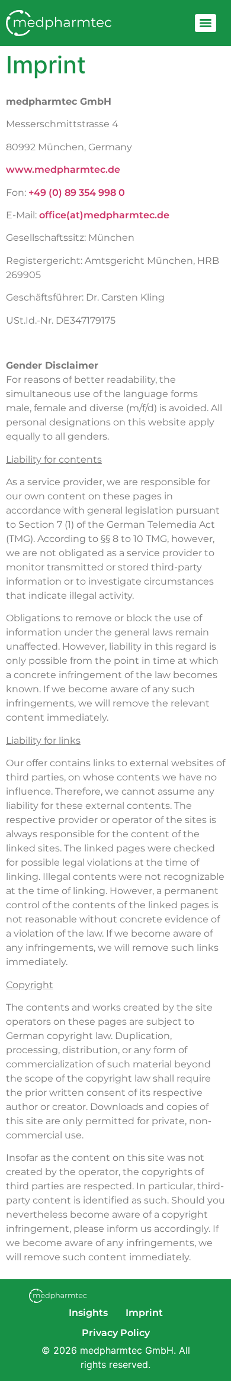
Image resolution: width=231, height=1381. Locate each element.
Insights (88, 1312)
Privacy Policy (116, 1332)
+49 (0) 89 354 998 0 (76, 192)
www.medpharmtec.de (63, 169)
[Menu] (205, 23)
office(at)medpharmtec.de (104, 215)
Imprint (144, 1312)
